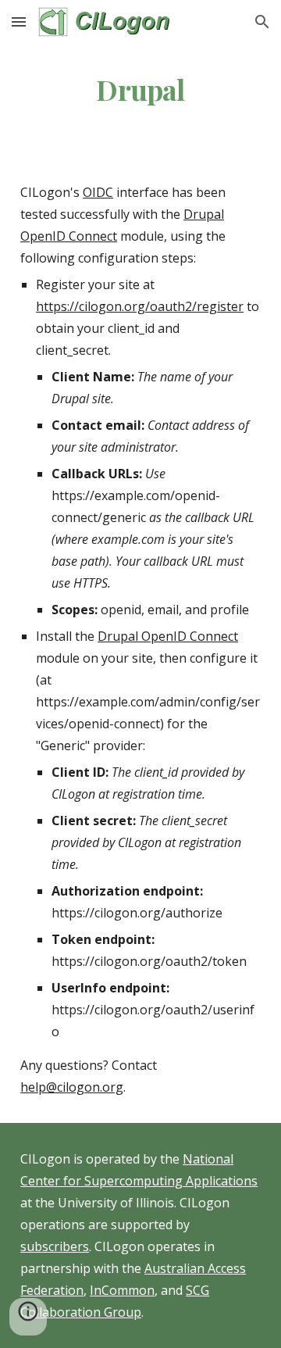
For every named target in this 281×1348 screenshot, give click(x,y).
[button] (18, 21)
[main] (140, 89)
